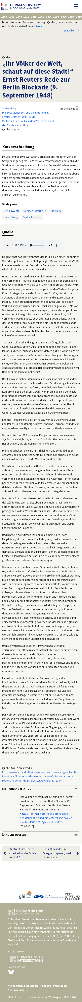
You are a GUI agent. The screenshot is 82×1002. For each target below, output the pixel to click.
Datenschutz (16, 990)
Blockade (56, 211)
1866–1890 (52, 16)
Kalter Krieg (11, 217)
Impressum (60, 986)
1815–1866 (37, 16)
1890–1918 (67, 16)
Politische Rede (31, 217)
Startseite (8, 108)
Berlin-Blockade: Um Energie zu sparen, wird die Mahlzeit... (57, 853)
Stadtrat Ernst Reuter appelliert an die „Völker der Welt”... (23, 853)
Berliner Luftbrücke (34, 211)
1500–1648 (7, 16)
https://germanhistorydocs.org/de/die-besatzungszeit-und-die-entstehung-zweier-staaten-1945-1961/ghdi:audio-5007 (46, 818)
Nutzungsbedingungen (23, 986)
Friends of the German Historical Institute (37, 927)
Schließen (71, 30)
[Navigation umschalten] (77, 6)
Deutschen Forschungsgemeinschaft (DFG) (33, 936)
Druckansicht (67, 108)
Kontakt (45, 986)
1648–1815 (22, 16)
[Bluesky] (11, 972)
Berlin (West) (11, 211)
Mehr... (40, 26)
